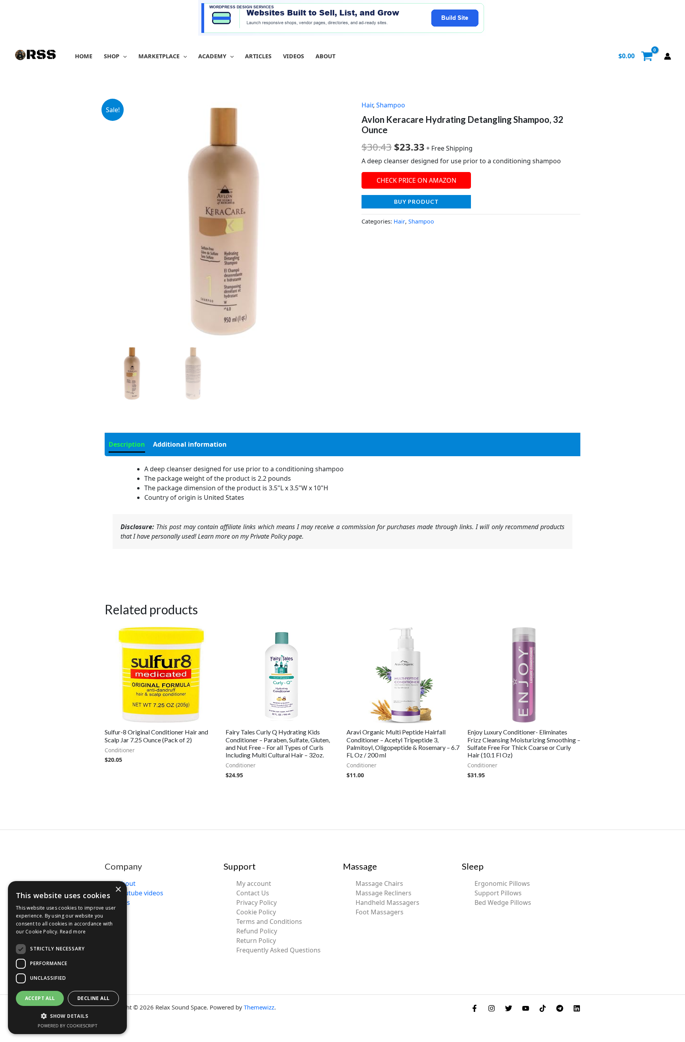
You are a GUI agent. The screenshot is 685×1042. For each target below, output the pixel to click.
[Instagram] (491, 1008)
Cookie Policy (256, 912)
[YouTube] (525, 1008)
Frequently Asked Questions (278, 950)
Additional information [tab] (190, 444)
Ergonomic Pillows (502, 883)
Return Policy (256, 940)
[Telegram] (559, 1008)
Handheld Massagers (387, 902)
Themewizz (259, 1007)
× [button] (118, 890)
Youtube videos (140, 893)
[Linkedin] (576, 1008)
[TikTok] (542, 1008)
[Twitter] (508, 1008)
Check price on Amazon (416, 180)
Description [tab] (127, 444)
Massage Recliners (383, 893)
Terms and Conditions (269, 921)
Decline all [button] (93, 998)
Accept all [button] (40, 998)
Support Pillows (498, 893)
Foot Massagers (380, 912)
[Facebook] (474, 1008)
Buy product (416, 201)
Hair (367, 105)
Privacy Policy (256, 902)
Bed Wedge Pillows (503, 902)
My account (253, 883)
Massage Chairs (379, 883)
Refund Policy (256, 931)
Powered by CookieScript (68, 1026)
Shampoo (390, 105)
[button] (123, 56)
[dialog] (67, 957)
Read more (73, 931)
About (126, 883)
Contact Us (252, 893)
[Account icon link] (667, 56)
